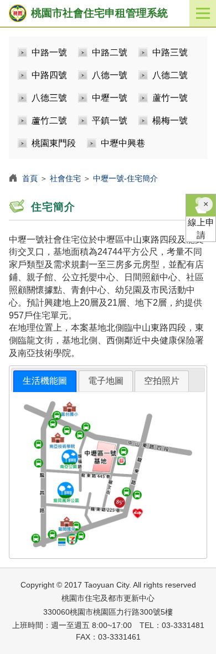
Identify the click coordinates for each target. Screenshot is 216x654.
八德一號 (109, 75)
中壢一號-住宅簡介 (125, 178)
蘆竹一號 (170, 97)
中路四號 (49, 75)
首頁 (30, 178)
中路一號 (49, 52)
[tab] (44, 381)
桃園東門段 (54, 143)
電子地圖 (106, 380)
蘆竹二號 (49, 120)
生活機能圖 (45, 380)
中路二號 (109, 52)
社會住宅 (65, 178)
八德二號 (170, 75)
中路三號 (170, 52)
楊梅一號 (170, 120)
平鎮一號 (109, 120)
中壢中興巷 (123, 143)
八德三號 (49, 97)
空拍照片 (161, 380)
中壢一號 (109, 97)
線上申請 (201, 229)
